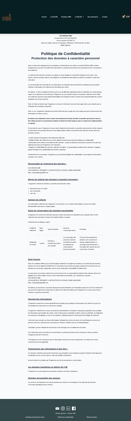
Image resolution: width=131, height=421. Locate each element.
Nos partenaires (93, 17)
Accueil (44, 17)
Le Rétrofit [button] (78, 17)
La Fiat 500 (54, 17)
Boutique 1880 (66, 17)
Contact (104, 17)
